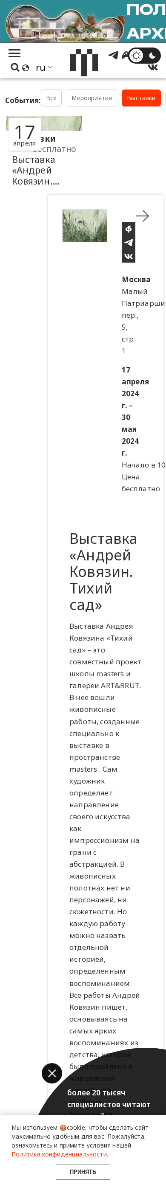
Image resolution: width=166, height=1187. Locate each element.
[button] (52, 1073)
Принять (83, 1172)
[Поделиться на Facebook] (128, 228)
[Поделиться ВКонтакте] (128, 256)
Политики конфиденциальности (59, 1154)
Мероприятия (92, 98)
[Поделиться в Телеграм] (128, 242)
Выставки (141, 98)
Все (51, 98)
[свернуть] (142, 216)
